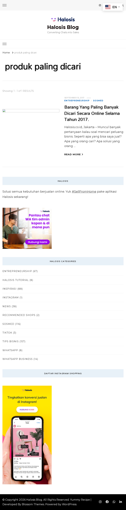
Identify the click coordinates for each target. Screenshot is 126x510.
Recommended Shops (18, 315)
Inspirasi (9, 288)
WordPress (69, 504)
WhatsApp (10, 350)
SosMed (98, 100)
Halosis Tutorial (15, 280)
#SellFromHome (84, 191)
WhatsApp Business (17, 359)
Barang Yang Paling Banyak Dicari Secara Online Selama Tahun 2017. (92, 113)
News (6, 306)
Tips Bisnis (10, 341)
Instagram (10, 297)
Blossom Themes (33, 504)
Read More (72, 154)
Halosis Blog (63, 27)
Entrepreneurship (77, 100)
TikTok (7, 332)
